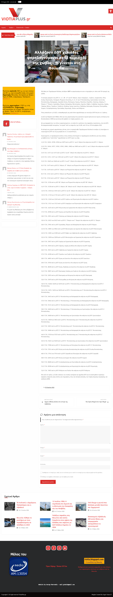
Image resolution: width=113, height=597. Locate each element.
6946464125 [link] (6, 99)
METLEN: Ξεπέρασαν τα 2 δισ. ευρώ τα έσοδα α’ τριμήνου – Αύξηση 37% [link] (21, 187)
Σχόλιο (42, 424)
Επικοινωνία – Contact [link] (22, 27)
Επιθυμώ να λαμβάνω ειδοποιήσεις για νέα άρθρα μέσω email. (57, 476)
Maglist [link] (94, 594)
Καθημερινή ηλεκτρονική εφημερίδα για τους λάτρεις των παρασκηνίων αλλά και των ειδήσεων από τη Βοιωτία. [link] (94, 569)
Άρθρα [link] (11, 27)
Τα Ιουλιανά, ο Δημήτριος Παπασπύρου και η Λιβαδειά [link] (26, 505)
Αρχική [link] (3, 27)
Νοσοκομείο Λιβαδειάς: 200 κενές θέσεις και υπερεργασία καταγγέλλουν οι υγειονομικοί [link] (97, 521)
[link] (110, 11)
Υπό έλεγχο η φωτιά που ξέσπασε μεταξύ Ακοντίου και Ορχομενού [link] (98, 505)
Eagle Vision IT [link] (107, 594)
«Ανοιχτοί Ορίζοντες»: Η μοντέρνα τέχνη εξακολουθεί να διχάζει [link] (20, 136)
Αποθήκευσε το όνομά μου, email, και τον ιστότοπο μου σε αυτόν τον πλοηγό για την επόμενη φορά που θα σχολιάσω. (72, 472)
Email (42, 456)
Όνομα (42, 447)
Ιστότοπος (43, 464)
